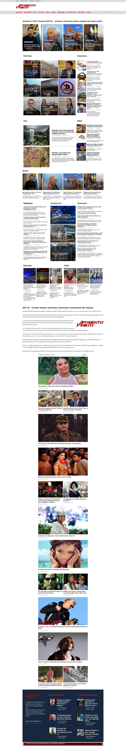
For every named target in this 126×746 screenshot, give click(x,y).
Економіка (27, 12)
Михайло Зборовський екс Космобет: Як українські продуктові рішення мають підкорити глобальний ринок (94, 106)
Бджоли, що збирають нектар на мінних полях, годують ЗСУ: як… (95, 145)
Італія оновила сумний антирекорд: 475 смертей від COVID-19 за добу (32, 90)
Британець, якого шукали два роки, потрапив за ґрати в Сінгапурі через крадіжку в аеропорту (63, 131)
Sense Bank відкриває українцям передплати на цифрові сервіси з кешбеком (87, 225)
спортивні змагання (36, 336)
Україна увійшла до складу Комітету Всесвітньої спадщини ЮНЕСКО (29, 286)
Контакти (38, 1)
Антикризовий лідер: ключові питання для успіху (94, 62)
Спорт (88, 12)
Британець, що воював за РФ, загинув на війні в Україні (61, 153)
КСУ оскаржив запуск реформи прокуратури (48, 91)
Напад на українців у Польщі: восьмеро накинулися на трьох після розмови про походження (62, 216)
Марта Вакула (56, 219)
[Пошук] (109, 12)
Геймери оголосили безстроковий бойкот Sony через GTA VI (66, 91)
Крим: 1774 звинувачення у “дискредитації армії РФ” (60, 253)
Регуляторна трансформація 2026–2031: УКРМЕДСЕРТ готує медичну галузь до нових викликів (35, 253)
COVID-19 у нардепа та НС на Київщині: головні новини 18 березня (31, 72)
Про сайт (31, 1)
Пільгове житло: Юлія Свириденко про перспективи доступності (94, 72)
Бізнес (54, 12)
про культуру (54, 334)
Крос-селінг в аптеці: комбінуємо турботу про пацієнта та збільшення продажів (34, 242)
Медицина (61, 12)
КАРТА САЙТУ (24, 1)
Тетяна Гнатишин (57, 135)
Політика (19, 12)
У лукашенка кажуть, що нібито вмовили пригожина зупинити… (64, 717)
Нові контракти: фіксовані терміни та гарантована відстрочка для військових (93, 136)
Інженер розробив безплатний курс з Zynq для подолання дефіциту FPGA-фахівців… (90, 233)
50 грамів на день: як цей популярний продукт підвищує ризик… (34, 218)
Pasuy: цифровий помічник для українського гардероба (86, 249)
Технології (81, 12)
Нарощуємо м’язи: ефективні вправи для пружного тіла (51, 44)
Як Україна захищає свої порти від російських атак (32, 45)
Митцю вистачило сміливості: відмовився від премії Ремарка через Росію (55, 286)
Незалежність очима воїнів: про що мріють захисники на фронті (95, 125)
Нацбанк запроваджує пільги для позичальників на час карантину (49, 72)
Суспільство (71, 12)
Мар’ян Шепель (29, 47)
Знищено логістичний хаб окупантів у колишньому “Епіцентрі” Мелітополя (93, 154)
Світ (34, 12)
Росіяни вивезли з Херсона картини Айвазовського (41, 286)
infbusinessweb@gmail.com (36, 723)
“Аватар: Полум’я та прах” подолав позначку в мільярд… (92, 732)
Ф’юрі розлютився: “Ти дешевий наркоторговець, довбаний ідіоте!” (70, 286)
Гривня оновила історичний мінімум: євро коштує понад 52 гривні (94, 84)
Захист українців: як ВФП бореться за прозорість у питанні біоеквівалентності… (34, 208)
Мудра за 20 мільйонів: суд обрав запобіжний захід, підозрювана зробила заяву (66, 108)
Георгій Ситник (29, 75)
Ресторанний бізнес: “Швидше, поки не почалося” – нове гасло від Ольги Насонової (94, 94)
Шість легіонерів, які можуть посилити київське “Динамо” (96, 286)
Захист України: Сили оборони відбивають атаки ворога (73, 44)
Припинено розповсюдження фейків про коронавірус (92, 44)
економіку (76, 311)
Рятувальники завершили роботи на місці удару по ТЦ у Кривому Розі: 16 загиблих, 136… (62, 234)
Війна (48, 12)
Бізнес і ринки (28, 41)
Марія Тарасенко (69, 290)
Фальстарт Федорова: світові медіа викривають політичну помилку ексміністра (31, 108)
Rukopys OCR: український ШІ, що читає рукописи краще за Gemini (89, 207)
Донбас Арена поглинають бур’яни (82, 285)
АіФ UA (17, 1)
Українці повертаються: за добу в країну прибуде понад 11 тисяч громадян (67, 72)
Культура (41, 12)
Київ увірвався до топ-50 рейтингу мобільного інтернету (87, 241)
